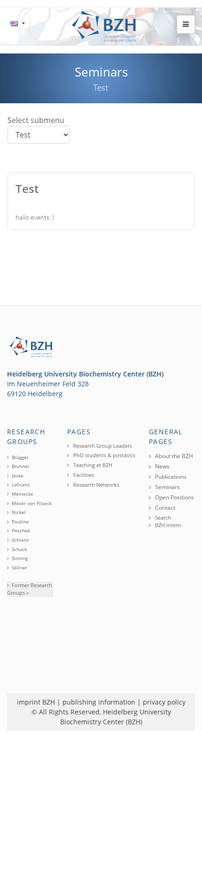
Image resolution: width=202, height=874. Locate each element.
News (162, 466)
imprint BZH (36, 702)
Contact (164, 508)
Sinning (20, 558)
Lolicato (21, 484)
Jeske (17, 475)
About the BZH (173, 456)
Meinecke (22, 494)
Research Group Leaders (102, 445)
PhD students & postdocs (103, 455)
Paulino (20, 521)
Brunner (21, 466)
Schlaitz (20, 540)
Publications (170, 477)
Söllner (19, 567)
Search (162, 517)
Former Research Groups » (29, 589)
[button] (186, 24)
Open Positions (174, 497)
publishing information (98, 702)
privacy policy (164, 702)
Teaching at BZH (92, 464)
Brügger (20, 457)
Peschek (21, 530)
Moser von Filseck (32, 503)
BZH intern (167, 525)
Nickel (19, 512)
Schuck (19, 549)
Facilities (83, 474)
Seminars (167, 487)
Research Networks (95, 484)
